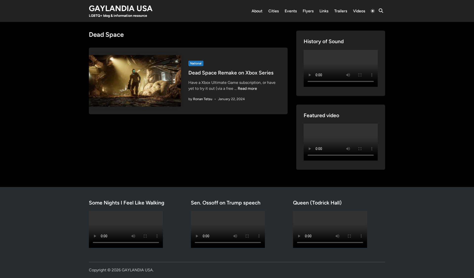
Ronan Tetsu (202, 99)
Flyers (308, 11)
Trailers (340, 11)
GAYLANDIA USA (121, 8)
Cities (273, 11)
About (257, 11)
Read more (247, 88)
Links (323, 11)
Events (291, 11)
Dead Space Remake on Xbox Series (231, 73)
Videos (359, 11)
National (195, 63)
